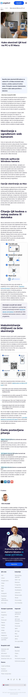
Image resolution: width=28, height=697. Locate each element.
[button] (2, 482)
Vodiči (6, 8)
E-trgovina (18, 585)
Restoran (17, 582)
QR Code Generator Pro (19, 620)
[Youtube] (8, 679)
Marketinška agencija (18, 576)
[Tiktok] (14, 679)
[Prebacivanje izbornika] (26, 3)
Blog (16, 656)
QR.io (16, 638)
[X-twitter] (16, 679)
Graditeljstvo (18, 590)
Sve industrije (18, 603)
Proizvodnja (18, 600)
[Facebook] (19, 679)
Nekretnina (18, 587)
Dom (2, 8)
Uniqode (17, 623)
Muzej (16, 597)
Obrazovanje (18, 595)
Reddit (16, 616)
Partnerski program (20, 658)
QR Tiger (17, 631)
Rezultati (17, 651)
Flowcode (17, 626)
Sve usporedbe (19, 641)
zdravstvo (17, 592)
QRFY (16, 628)
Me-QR (17, 636)
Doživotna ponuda (20, 661)
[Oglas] (14, 61)
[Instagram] (11, 679)
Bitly (16, 633)
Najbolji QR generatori (18, 613)
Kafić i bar (17, 579)
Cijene (16, 653)
